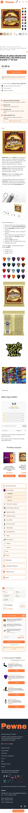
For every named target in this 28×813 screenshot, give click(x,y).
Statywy (8, 535)
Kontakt (3, 766)
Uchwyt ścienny (10, 539)
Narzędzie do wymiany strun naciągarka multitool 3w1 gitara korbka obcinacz (15, 665)
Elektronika (8, 560)
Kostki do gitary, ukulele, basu (13, 508)
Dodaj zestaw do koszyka (14, 641)
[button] (14, 86)
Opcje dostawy (5, 750)
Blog (2, 761)
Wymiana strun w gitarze (12, 504)
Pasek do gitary (10, 527)
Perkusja (8, 543)
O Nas (2, 758)
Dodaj (17, 670)
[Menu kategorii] (2, 2)
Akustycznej (6, 48)
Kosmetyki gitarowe (11, 531)
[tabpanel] (14, 259)
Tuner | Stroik (9, 520)
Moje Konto (4, 753)
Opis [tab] (3, 128)
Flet (7, 551)
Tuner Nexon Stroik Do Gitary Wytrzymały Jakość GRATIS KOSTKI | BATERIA (16, 689)
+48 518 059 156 (8, 800)
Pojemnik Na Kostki (11, 512)
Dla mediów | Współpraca (7, 756)
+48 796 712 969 (9, 798)
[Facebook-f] (21, 806)
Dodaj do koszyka (16, 72)
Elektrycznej (10, 497)
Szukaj (24, 426)
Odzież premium (10, 572)
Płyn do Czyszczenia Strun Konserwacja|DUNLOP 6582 (14, 701)
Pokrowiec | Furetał (11, 524)
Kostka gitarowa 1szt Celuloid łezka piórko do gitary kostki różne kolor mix (16, 677)
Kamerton (9, 547)
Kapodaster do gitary (11, 516)
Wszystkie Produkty (5, 764)
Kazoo (8, 555)
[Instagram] (25, 806)
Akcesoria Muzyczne (11, 47)
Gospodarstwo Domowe (12, 566)
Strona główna (3, 47)
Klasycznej (10, 500)
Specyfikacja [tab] (5, 390)
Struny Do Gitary (10, 490)
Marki (7, 577)
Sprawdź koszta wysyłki (16, 121)
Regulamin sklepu (5, 748)
